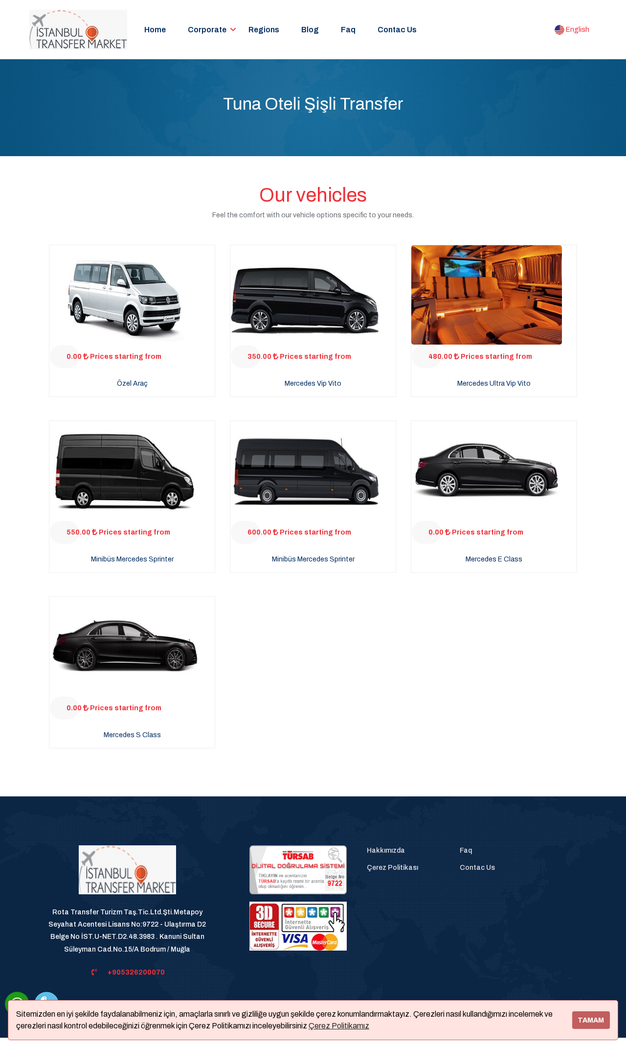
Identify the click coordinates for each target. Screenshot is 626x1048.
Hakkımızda (386, 850)
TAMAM (591, 1020)
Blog (310, 29)
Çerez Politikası (392, 867)
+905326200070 (136, 972)
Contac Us (397, 29)
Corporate (207, 29)
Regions (263, 29)
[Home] (127, 875)
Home (155, 29)
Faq (348, 29)
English (576, 29)
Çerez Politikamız (339, 1026)
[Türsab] (298, 869)
